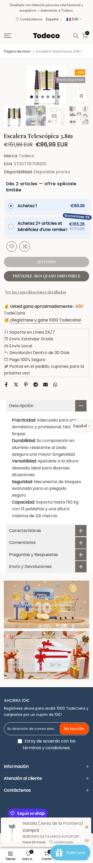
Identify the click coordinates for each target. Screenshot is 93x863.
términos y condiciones (46, 748)
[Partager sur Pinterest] (26, 384)
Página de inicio (17, 51)
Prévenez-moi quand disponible (46, 276)
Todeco (26, 156)
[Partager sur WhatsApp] (55, 384)
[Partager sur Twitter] (16, 384)
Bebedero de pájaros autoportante (53, 836)
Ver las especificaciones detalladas (35, 292)
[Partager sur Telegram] (35, 384)
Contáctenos (31, 19)
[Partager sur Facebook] (6, 384)
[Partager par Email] (45, 384)
